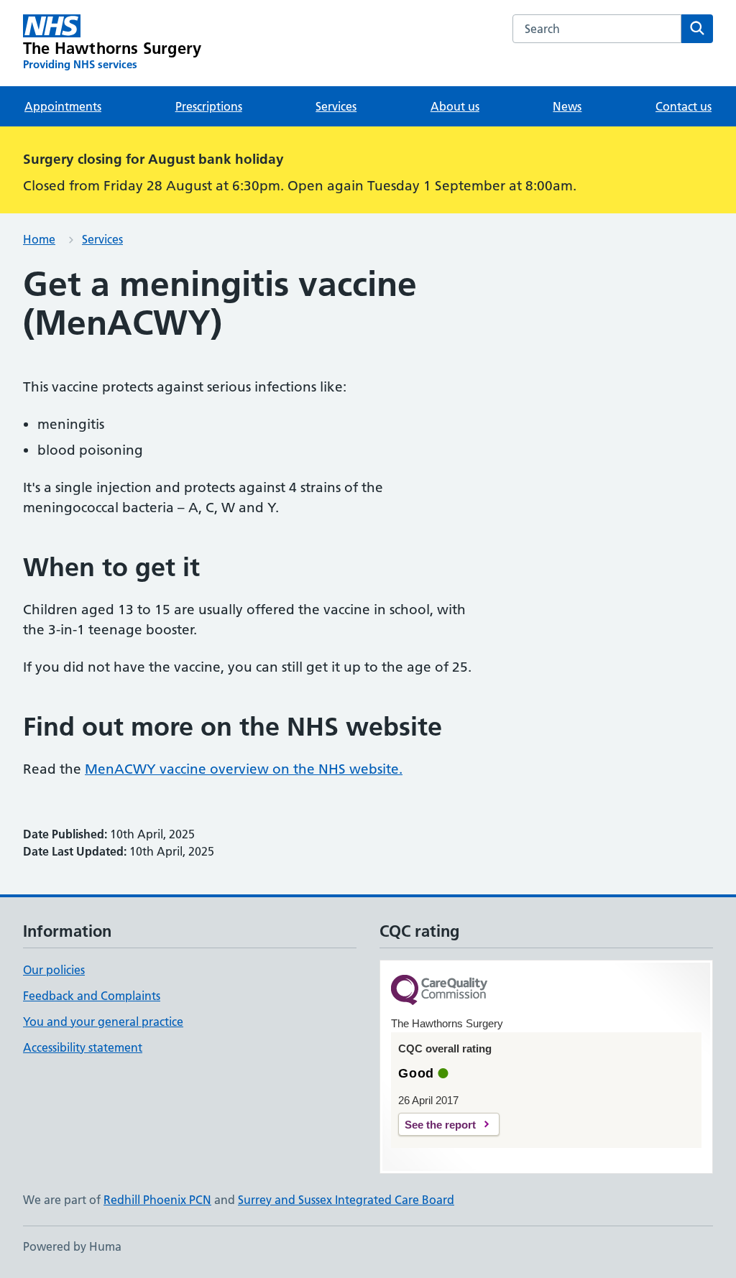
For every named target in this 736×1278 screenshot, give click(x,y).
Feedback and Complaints (91, 995)
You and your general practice (103, 1021)
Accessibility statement (82, 1047)
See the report (440, 1125)
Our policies (54, 970)
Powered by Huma (72, 1246)
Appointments (62, 106)
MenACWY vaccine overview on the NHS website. (243, 769)
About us (455, 106)
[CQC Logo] (439, 991)
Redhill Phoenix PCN (157, 1200)
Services (336, 106)
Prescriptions (208, 106)
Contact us (684, 106)
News (567, 106)
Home (39, 239)
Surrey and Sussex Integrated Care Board (346, 1200)
